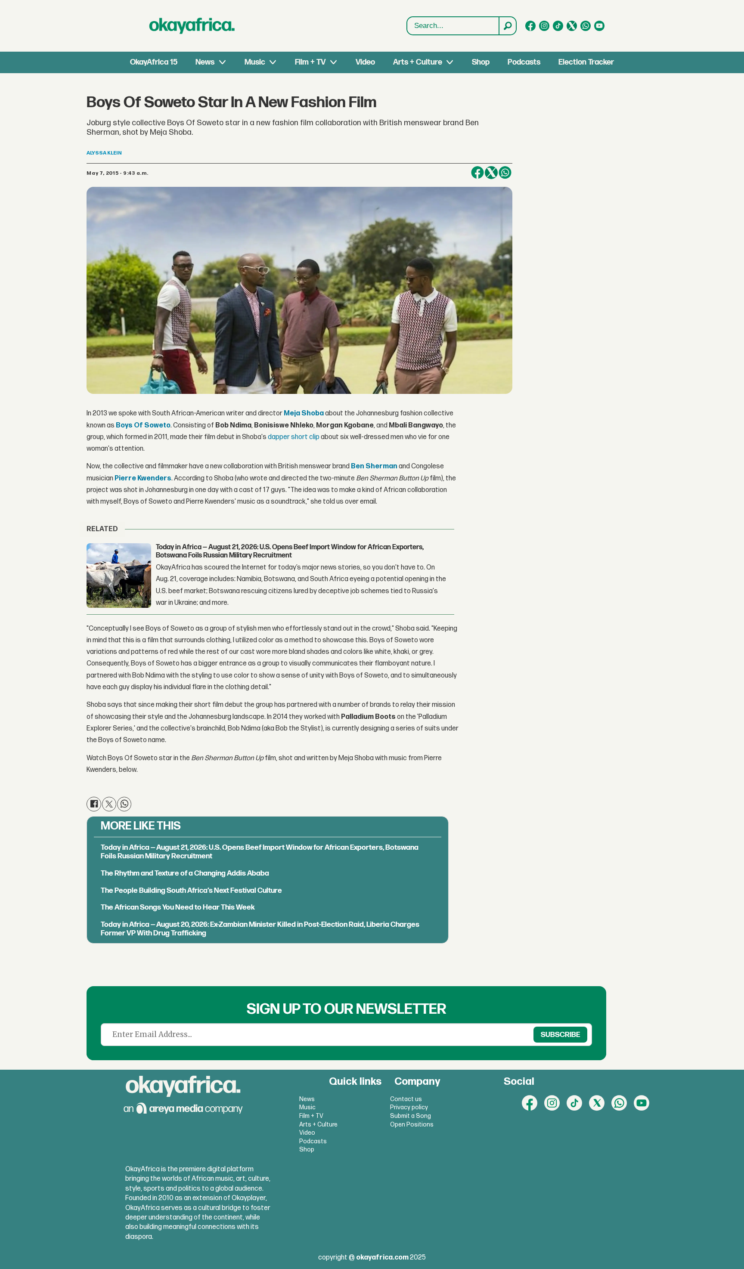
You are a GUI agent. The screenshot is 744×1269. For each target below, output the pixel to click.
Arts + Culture (417, 62)
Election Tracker (586, 62)
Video (365, 62)
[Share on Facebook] (477, 172)
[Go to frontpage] (192, 25)
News (204, 62)
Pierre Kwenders (143, 478)
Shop (481, 62)
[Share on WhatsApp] (505, 172)
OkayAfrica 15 (153, 62)
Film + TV (310, 62)
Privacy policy (409, 1107)
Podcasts (524, 62)
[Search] (507, 25)
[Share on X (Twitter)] (491, 172)
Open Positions (412, 1124)
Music (255, 62)
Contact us (406, 1099)
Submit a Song (410, 1116)
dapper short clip (293, 437)
